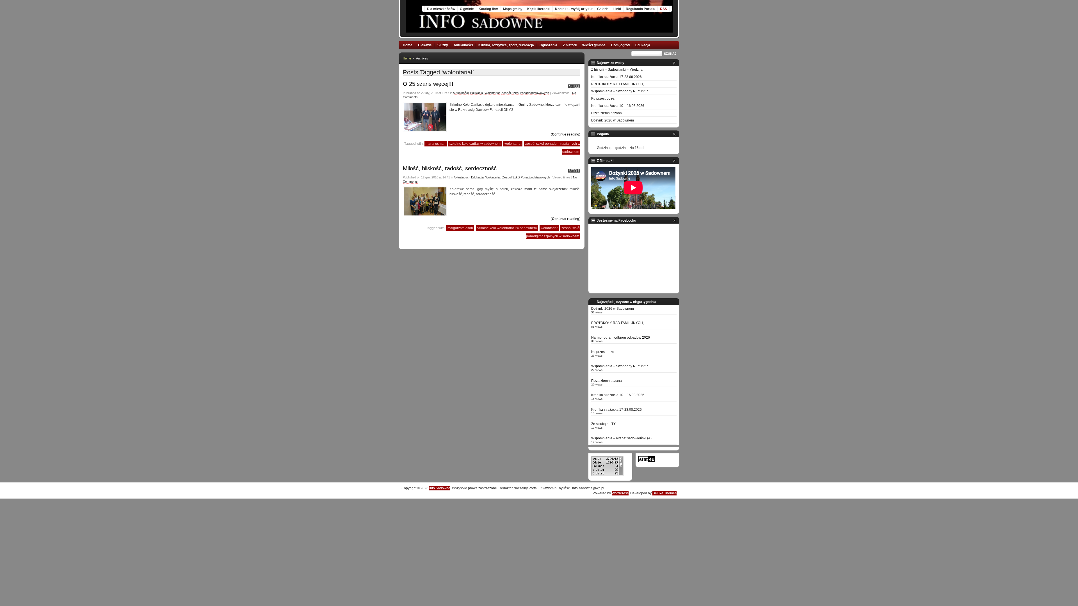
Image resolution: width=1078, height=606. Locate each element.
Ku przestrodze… (604, 98)
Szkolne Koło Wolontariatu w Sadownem (507, 228)
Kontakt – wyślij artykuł (573, 9)
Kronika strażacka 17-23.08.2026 (616, 77)
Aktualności (463, 45)
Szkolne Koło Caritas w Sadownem (475, 144)
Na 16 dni (636, 148)
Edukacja (642, 45)
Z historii (570, 45)
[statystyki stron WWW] (646, 461)
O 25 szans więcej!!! (428, 84)
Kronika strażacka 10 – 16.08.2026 (617, 106)
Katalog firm (488, 9)
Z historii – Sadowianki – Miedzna (617, 70)
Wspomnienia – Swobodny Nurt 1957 (619, 91)
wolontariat (512, 144)
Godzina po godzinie (613, 148)
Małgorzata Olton (460, 228)
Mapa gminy (512, 9)
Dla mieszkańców (441, 9)
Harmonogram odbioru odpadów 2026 (620, 337)
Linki (617, 9)
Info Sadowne (439, 488)
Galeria (603, 9)
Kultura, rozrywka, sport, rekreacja (506, 45)
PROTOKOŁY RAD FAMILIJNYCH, (617, 84)
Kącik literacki (538, 9)
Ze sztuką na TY (603, 424)
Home (407, 45)
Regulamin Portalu (640, 9)
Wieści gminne (594, 45)
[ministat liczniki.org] (607, 475)
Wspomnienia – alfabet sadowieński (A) (621, 438)
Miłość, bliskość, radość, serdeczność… (452, 168)
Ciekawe (425, 45)
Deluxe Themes (664, 493)
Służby (442, 45)
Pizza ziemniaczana (606, 113)
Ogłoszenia (548, 45)
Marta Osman (436, 144)
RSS (663, 9)
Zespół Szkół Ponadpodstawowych (525, 93)
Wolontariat (492, 93)
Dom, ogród (620, 45)
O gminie (467, 9)
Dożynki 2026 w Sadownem (612, 120)
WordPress (620, 493)
